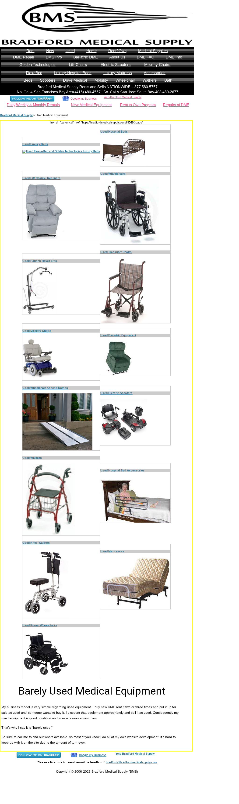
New (50, 51)
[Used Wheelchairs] (129, 211)
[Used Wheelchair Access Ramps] (57, 421)
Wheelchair (125, 80)
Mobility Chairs (157, 64)
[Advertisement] (212, 121)
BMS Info (54, 57)
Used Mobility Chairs (36, 331)
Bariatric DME (85, 57)
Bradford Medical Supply (16, 115)
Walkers (150, 80)
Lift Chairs (78, 64)
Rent (30, 51)
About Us (118, 57)
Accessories (154, 73)
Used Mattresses (112, 551)
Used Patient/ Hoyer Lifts (39, 261)
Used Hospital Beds (114, 131)
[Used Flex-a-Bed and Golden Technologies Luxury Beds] (61, 151)
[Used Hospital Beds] (123, 151)
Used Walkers (32, 458)
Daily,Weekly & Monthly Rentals (33, 105)
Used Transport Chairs (116, 252)
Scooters (48, 80)
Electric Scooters (116, 64)
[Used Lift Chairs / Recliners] (45, 211)
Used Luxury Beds (35, 144)
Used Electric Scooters (116, 393)
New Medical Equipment (91, 105)
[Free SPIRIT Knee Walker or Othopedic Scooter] (45, 582)
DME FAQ (145, 57)
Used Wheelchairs (113, 173)
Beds (28, 80)
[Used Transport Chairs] (123, 290)
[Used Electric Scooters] (123, 421)
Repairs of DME (176, 105)
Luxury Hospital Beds (72, 73)
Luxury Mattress (117, 73)
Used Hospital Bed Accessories (122, 470)
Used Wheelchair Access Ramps (45, 388)
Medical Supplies (153, 51)
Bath (168, 80)
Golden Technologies (37, 64)
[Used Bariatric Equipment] (117, 358)
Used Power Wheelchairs (39, 625)
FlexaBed (34, 73)
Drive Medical (75, 80)
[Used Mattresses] (135, 582)
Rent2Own (117, 51)
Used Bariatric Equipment (118, 335)
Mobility (101, 80)
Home (91, 51)
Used (70, 51)
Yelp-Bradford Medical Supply (122, 97)
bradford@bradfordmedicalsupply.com (131, 762)
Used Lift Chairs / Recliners (41, 178)
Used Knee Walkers (36, 542)
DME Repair (23, 57)
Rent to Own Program (138, 105)
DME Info (174, 57)
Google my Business (83, 98)
